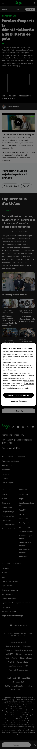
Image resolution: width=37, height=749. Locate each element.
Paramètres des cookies (19, 401)
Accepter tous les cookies (18, 395)
